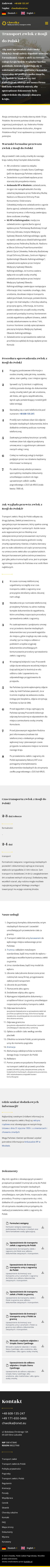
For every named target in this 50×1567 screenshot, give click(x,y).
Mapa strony (7, 1527)
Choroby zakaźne (10, 1512)
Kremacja (11, 1047)
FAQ (4, 1522)
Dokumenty (7, 1532)
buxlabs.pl (28, 1561)
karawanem (35, 938)
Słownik (5, 1507)
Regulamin (7, 1483)
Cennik (5, 1502)
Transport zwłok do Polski (13, 1464)
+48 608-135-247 (26, 413)
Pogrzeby (6, 1473)
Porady (5, 1493)
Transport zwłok (9, 1459)
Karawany (6, 1541)
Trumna (10, 949)
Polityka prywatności (11, 1468)
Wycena (5, 1537)
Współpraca (7, 1498)
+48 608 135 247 (21, 3)
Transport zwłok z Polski (13, 1478)
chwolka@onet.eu (19, 8)
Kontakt (5, 1517)
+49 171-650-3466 (14, 1418)
